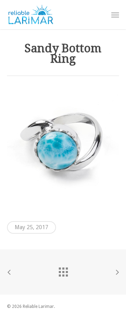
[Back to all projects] (63, 270)
